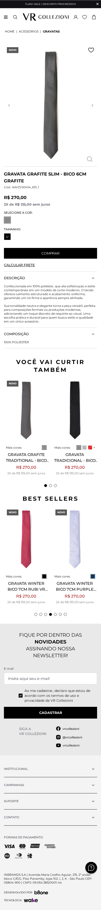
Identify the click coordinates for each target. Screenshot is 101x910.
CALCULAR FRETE (19, 265)
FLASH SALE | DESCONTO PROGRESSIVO (50, 4)
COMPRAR (50, 253)
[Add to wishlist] (91, 50)
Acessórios (28, 31)
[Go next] (92, 105)
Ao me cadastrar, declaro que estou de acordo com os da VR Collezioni (57, 695)
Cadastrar (50, 712)
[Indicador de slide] (45, 485)
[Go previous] (9, 105)
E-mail (8, 668)
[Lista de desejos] (84, 17)
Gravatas (51, 31)
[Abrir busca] (15, 17)
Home (9, 31)
